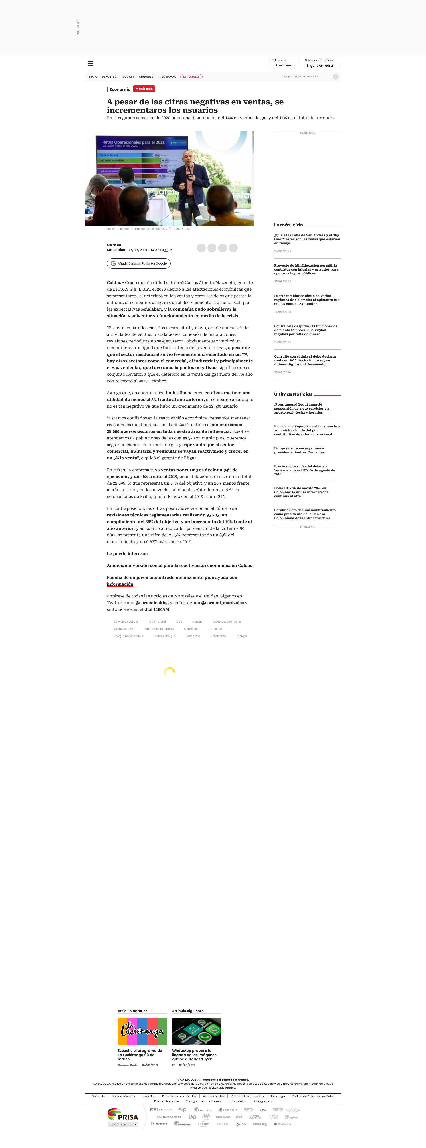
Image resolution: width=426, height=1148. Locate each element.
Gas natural (157, 622)
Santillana (201, 1109)
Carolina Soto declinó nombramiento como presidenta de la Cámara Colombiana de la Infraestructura (305, 514)
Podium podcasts (202, 1123)
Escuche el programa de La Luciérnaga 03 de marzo (140, 1055)
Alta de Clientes (213, 1096)
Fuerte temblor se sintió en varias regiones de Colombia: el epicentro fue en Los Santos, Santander (306, 299)
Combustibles (123, 629)
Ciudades (146, 77)
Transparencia (237, 1101)
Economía (120, 89)
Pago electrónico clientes (179, 1096)
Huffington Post (167, 1116)
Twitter (211, 248)
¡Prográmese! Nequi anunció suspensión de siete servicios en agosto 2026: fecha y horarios (301, 408)
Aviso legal (278, 1096)
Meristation (282, 1123)
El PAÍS (161, 1109)
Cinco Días (221, 1116)
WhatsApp (233, 248)
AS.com (262, 1109)
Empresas (215, 629)
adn (277, 1109)
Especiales (191, 77)
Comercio (191, 629)
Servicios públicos (126, 622)
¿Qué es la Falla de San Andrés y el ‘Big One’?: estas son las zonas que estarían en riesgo (307, 239)
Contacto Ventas (123, 1096)
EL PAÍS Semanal (254, 1116)
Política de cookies (166, 1101)
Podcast (127, 77)
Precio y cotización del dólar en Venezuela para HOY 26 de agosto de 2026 (304, 470)
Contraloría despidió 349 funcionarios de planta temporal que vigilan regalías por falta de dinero (305, 330)
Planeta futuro (272, 1116)
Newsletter (326, 77)
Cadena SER (247, 1109)
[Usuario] (336, 77)
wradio (204, 1116)
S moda (240, 1123)
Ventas (197, 622)
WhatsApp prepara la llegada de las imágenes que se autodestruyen (194, 1055)
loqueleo (259, 1123)
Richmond (159, 1123)
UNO (190, 1116)
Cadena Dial (238, 1116)
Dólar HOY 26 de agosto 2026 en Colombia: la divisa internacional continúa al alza (302, 492)
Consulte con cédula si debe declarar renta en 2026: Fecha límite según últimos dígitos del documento (305, 360)
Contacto (98, 1096)
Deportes (109, 77)
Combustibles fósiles (227, 622)
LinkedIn (222, 248)
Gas (179, 622)
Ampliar (244, 139)
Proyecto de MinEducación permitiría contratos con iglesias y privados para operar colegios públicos (306, 269)
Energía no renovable (128, 636)
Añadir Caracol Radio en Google (142, 263)
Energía (242, 636)
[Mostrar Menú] (90, 63)
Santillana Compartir (225, 1109)
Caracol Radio (213, 64)
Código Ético (263, 1101)
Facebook (201, 248)
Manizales (116, 249)
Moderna (181, 1123)
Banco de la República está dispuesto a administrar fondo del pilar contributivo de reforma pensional (307, 430)
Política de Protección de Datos (313, 1096)
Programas (167, 77)
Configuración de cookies (203, 1101)
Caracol (114, 244)
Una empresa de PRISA (123, 1113)
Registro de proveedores (247, 1096)
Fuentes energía (164, 636)
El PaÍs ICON (221, 1123)
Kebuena (291, 1116)
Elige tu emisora (320, 65)
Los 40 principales (180, 1109)
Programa (284, 65)
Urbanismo (218, 636)
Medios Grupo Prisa (123, 1124)
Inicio (92, 77)
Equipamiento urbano (159, 629)
